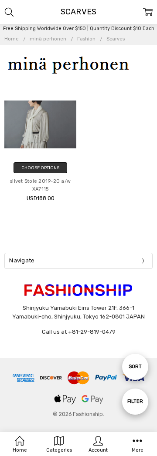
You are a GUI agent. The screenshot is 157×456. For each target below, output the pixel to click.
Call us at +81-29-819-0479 (79, 332)
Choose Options (40, 167)
